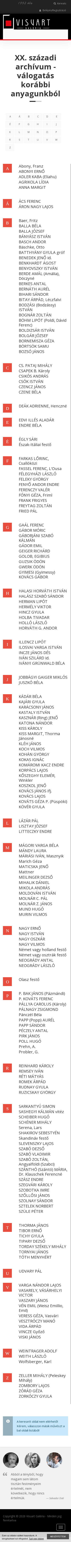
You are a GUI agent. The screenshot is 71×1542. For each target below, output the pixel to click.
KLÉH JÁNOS (30, 743)
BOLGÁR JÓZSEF (33, 335)
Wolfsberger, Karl (35, 1361)
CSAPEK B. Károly (34, 370)
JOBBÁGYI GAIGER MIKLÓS (43, 677)
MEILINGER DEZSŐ (36, 877)
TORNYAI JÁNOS (33, 1251)
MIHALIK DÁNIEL (34, 882)
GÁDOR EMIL (30, 545)
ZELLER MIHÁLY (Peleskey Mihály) (42, 1378)
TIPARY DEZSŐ (32, 1241)
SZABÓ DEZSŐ (32, 1148)
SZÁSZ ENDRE (31, 1179)
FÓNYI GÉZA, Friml (35, 495)
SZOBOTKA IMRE (34, 1190)
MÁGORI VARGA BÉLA (39, 845)
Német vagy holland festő (42, 949)
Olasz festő (29, 979)
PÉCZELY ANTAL (33, 1030)
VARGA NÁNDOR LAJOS (40, 1285)
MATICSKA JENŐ (34, 866)
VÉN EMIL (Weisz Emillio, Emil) (41, 1308)
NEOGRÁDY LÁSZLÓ (37, 965)
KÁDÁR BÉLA (30, 696)
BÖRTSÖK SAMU (34, 346)
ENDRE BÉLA (30, 425)
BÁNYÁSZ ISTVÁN (35, 236)
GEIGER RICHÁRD (34, 551)
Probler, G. (29, 1051)
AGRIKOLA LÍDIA (34, 182)
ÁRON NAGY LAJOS (36, 206)
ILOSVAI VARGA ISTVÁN (40, 647)
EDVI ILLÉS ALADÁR (36, 420)
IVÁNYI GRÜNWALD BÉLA (42, 663)
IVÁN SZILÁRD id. (34, 658)
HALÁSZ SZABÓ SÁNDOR (41, 596)
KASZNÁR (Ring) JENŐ (38, 717)
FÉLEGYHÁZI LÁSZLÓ (37, 474)
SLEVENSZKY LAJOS (36, 1143)
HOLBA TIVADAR (34, 617)
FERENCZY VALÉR (34, 489)
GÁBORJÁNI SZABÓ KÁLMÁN (36, 538)
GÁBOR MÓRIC (32, 530)
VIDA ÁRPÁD (30, 1326)
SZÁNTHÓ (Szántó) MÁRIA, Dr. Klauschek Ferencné (43, 1172)
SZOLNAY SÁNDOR (36, 1200)
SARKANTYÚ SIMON (37, 1106)
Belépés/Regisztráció (54, 10)
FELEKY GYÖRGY (33, 479)
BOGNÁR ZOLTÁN (35, 315)
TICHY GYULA (31, 1236)
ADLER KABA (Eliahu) (38, 176)
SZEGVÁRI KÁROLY (35, 1184)
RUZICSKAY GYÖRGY (37, 1092)
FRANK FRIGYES (33, 500)
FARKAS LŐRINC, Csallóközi (34, 461)
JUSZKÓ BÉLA (31, 682)
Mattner (26, 872)
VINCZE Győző (32, 1331)
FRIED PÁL (28, 511)
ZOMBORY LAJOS (34, 1385)
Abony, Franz (31, 166)
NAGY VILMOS (32, 944)
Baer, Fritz (28, 220)
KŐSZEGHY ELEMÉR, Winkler (37, 778)
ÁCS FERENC (30, 201)
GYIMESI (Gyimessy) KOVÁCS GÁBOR (37, 575)
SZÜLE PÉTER (31, 1211)
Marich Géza (30, 861)
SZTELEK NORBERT (36, 1206)
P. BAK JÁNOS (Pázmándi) (42, 993)
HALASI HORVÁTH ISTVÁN (43, 591)
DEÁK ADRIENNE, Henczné (43, 406)
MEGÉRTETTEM (57, 1536)
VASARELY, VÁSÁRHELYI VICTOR (40, 1293)
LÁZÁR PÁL (29, 820)
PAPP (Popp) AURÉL (37, 1020)
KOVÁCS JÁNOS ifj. (35, 791)
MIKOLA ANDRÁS (34, 887)
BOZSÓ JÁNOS (31, 351)
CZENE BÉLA (30, 392)
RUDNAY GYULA (33, 1087)
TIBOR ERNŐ (30, 1230)
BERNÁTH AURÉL (34, 289)
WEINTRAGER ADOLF (38, 1351)
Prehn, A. (27, 1046)
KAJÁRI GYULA (32, 701)
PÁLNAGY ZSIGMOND (38, 1009)
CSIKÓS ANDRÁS (33, 376)
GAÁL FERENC (31, 525)
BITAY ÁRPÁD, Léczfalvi (40, 299)
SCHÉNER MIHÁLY (35, 1122)
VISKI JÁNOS (30, 1337)
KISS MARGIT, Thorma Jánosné (39, 736)
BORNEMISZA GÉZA (36, 341)
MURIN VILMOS (33, 914)
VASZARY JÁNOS (33, 1300)
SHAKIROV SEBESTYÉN (39, 1133)
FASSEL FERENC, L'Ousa (40, 468)
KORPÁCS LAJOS (33, 770)
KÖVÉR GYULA (32, 806)
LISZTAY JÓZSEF (33, 826)
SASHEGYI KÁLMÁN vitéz (41, 1111)
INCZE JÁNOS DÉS (34, 652)
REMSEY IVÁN (31, 1071)
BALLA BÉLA (30, 226)
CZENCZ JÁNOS (32, 386)
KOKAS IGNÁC (31, 759)
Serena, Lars (30, 1127)
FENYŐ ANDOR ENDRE (39, 484)
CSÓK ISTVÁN (31, 381)
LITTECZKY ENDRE (35, 831)
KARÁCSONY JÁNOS (36, 707)
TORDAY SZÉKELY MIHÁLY (42, 1246)
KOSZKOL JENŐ (32, 785)
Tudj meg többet (36, 1538)
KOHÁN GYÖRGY (34, 754)
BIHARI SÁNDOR (33, 294)
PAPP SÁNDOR (32, 1025)
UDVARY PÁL (30, 1271)
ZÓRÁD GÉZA (30, 1391)
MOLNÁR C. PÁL (33, 898)
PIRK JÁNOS (29, 1036)
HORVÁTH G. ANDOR (38, 628)
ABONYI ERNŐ (32, 171)
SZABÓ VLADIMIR (34, 1154)
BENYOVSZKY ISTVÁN (38, 268)
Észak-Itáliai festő (35, 444)
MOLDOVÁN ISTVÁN (37, 893)
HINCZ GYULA (31, 612)
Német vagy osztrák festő (42, 955)
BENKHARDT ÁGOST (37, 263)
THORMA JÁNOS (34, 1225)
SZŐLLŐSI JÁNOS (34, 1195)
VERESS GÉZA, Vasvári (38, 1315)
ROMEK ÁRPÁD (32, 1081)
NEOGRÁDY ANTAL (36, 960)
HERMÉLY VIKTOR (35, 606)
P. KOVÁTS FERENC (36, 998)
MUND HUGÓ (31, 909)
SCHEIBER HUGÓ (34, 1117)
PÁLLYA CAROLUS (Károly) (42, 1004)
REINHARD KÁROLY (36, 1065)
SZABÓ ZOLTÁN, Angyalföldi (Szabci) (37, 1162)
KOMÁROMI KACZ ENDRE (41, 765)
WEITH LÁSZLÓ (32, 1356)
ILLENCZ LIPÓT (32, 642)
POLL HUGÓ (30, 1041)
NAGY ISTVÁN (31, 933)
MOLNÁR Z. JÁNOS (35, 903)
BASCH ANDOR (32, 241)
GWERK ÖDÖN (32, 567)
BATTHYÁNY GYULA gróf (42, 252)
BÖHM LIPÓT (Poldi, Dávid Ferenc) (42, 323)
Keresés (61, 3)
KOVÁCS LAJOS (32, 796)
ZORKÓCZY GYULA (35, 1396)
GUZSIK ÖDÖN (32, 561)
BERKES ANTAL (32, 283)
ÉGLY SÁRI (28, 439)
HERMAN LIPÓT (33, 601)
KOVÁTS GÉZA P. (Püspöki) (43, 801)
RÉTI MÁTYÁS (31, 1076)
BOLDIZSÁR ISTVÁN (36, 330)
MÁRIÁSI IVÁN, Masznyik (41, 856)
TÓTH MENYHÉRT (35, 1257)
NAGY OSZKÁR (32, 939)
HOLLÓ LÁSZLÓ (33, 622)
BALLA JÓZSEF (31, 231)
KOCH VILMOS (32, 749)
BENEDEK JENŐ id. (35, 257)
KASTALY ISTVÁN (34, 712)
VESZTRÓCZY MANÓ (37, 1321)
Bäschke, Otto (32, 247)
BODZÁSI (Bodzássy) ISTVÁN (37, 307)
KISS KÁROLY (30, 728)
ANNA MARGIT (32, 187)
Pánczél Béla (30, 1014)
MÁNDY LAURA (32, 850)
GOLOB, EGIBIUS (34, 556)
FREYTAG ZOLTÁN (35, 505)
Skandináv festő (34, 1138)
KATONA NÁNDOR (35, 723)
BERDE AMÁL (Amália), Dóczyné (39, 276)
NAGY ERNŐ (30, 928)
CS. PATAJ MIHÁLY (35, 365)
